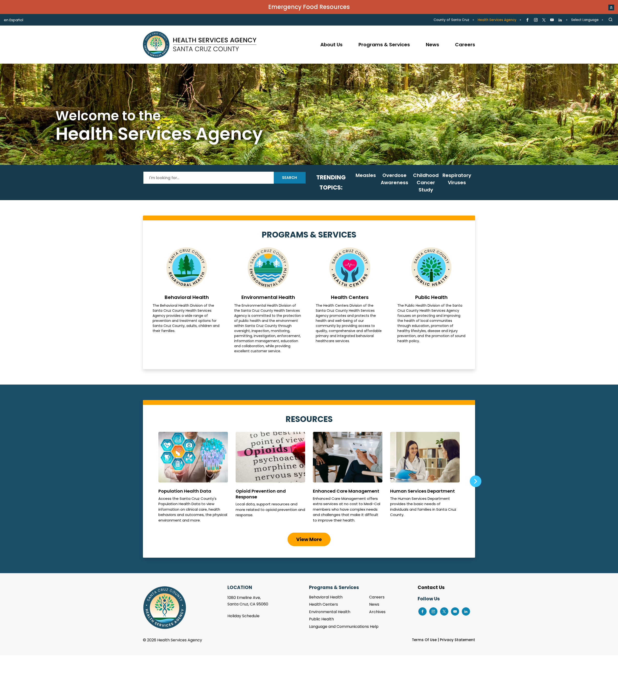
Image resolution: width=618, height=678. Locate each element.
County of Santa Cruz (451, 20)
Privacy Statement (457, 639)
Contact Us (431, 587)
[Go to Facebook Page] (527, 20)
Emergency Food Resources (309, 7)
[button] (611, 7)
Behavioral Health (187, 301)
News (374, 604)
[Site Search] (610, 20)
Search (289, 177)
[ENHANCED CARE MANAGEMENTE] (347, 479)
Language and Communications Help (344, 626)
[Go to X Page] (543, 20)
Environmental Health (268, 301)
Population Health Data (193, 479)
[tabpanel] (309, 114)
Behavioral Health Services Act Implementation (309, 114)
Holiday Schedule (243, 616)
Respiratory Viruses (456, 179)
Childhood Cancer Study (426, 182)
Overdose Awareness (394, 179)
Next (475, 481)
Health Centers (350, 301)
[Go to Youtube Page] (552, 20)
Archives (377, 612)
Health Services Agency (497, 20)
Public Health (431, 301)
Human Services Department (425, 479)
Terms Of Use (424, 639)
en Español (13, 20)
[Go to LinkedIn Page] (560, 20)
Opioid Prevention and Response (270, 479)
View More (309, 539)
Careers (377, 597)
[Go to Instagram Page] (535, 20)
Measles (366, 175)
